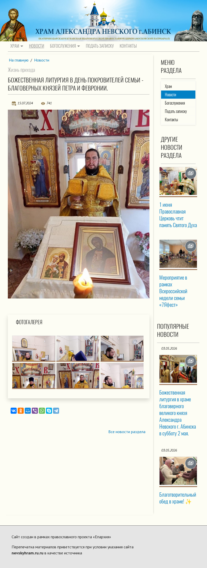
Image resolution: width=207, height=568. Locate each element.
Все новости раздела (126, 431)
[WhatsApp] (42, 411)
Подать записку (100, 46)
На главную (19, 60)
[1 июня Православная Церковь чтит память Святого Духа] (178, 181)
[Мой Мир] (28, 411)
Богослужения (63, 46)
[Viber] (35, 411)
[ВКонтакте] (14, 411)
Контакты (128, 46)
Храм (14, 46)
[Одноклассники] (21, 411)
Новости (36, 46)
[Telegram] (56, 411)
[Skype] (49, 411)
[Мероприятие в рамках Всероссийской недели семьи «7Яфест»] (178, 254)
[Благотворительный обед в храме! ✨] (178, 471)
